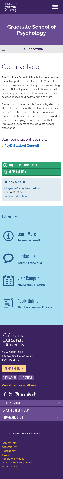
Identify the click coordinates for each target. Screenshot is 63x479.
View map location (15, 196)
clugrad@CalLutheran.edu (21, 188)
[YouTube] (29, 394)
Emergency (9, 450)
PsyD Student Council (21, 146)
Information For (13, 417)
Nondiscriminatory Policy (17, 462)
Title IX (6, 454)
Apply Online (16, 172)
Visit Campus (26, 377)
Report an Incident (13, 458)
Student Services (13, 403)
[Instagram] (16, 394)
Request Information (22, 165)
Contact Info (9, 442)
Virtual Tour (9, 377)
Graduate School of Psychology (31, 30)
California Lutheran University (10, 7)
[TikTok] (34, 394)
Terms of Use (10, 466)
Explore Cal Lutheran (16, 410)
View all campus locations (18, 385)
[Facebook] (4, 394)
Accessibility (9, 446)
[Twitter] (10, 394)
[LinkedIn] (23, 394)
